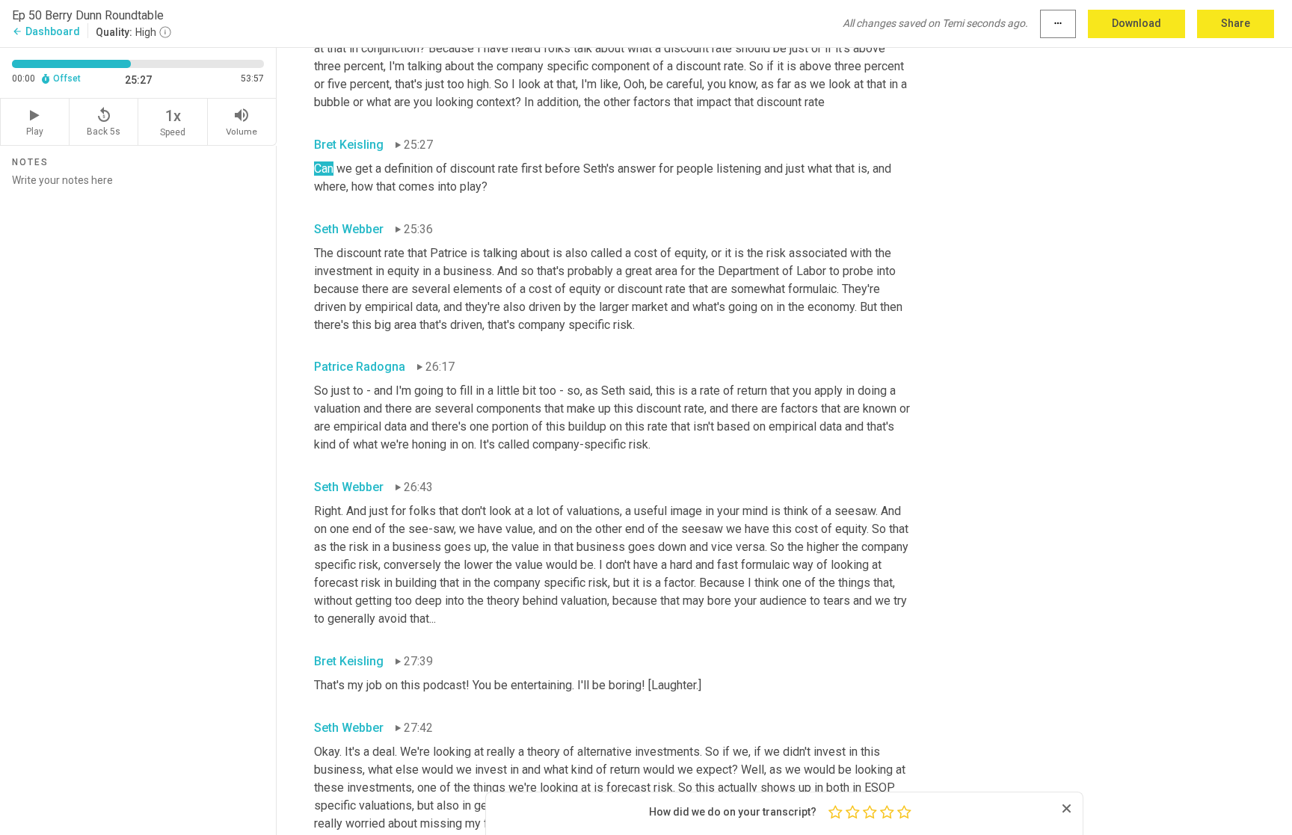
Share (1235, 23)
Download (1136, 23)
